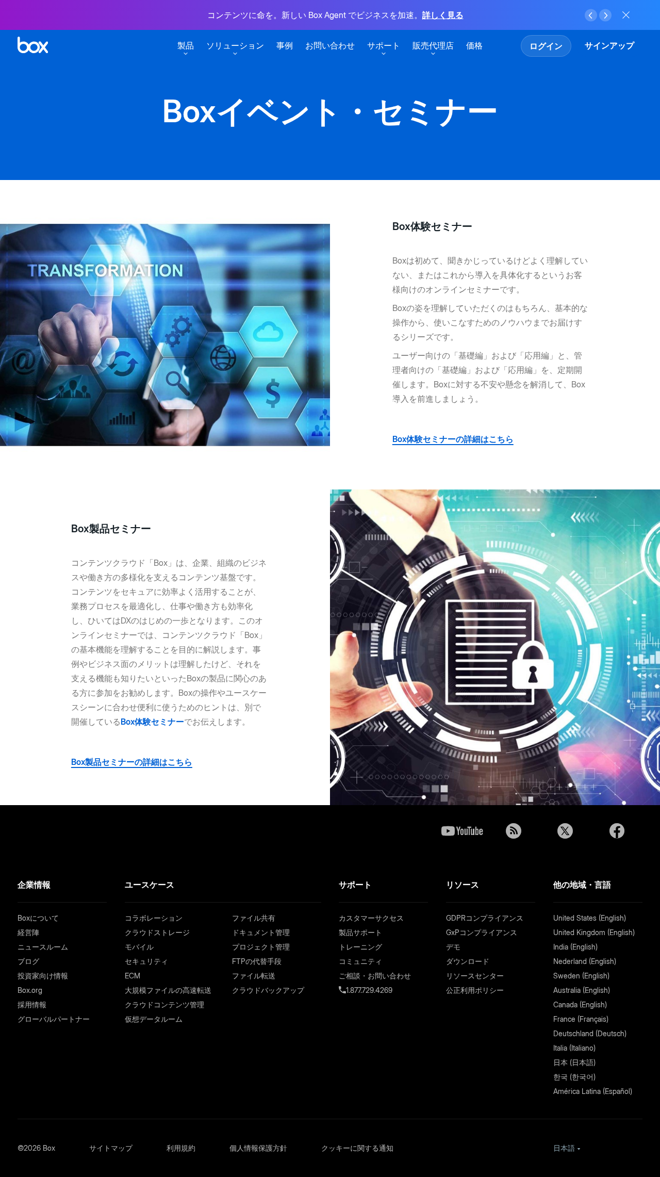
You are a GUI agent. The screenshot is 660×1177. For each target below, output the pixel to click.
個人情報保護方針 (258, 1147)
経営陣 (28, 932)
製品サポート (360, 932)
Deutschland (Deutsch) (589, 1033)
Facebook (616, 831)
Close (626, 15)
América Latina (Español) (592, 1091)
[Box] (33, 46)
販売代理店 (433, 45)
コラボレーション (154, 917)
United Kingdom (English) (594, 932)
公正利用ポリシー (475, 990)
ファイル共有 (253, 917)
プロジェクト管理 (261, 946)
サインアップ (609, 45)
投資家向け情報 (43, 975)
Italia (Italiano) (574, 1047)
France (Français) (580, 1019)
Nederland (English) (584, 961)
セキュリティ (146, 961)
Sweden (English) (581, 975)
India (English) (575, 946)
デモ (453, 946)
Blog (513, 831)
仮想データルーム (154, 1019)
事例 (284, 45)
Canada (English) (580, 1004)
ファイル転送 (253, 975)
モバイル (139, 946)
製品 (185, 45)
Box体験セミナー (152, 721)
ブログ (28, 961)
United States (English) (589, 917)
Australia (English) (581, 990)
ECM (132, 975)
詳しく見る (443, 15)
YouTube (462, 831)
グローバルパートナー (54, 1019)
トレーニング (360, 946)
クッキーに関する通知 (357, 1147)
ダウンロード (467, 961)
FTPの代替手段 (257, 961)
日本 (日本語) (574, 1062)
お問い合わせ (330, 45)
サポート (383, 45)
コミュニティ (360, 961)
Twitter (565, 831)
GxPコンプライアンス (481, 932)
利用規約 (181, 1147)
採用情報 (32, 1004)
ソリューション (235, 45)
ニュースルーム (43, 946)
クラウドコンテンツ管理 (164, 1004)
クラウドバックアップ (268, 990)
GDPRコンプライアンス (484, 917)
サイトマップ (111, 1147)
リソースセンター (475, 975)
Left (591, 15)
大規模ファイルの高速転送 (168, 990)
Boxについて (38, 917)
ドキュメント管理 (261, 932)
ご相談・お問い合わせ (375, 975)
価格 (474, 45)
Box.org (30, 990)
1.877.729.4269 (369, 990)
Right (605, 15)
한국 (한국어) (574, 1076)
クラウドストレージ (157, 932)
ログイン (546, 46)
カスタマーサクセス (371, 917)
